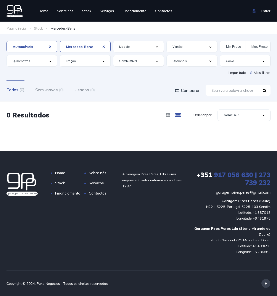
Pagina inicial (16, 28)
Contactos (163, 11)
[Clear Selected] (50, 46)
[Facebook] (265, 283)
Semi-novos (49, 89)
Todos (15, 89)
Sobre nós (65, 11)
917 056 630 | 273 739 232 (233, 179)
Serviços (107, 11)
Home (43, 11)
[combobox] (31, 46)
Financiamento (134, 11)
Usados (85, 89)
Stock (86, 11)
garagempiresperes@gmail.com (243, 192)
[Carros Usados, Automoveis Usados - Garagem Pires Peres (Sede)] (14, 11)
